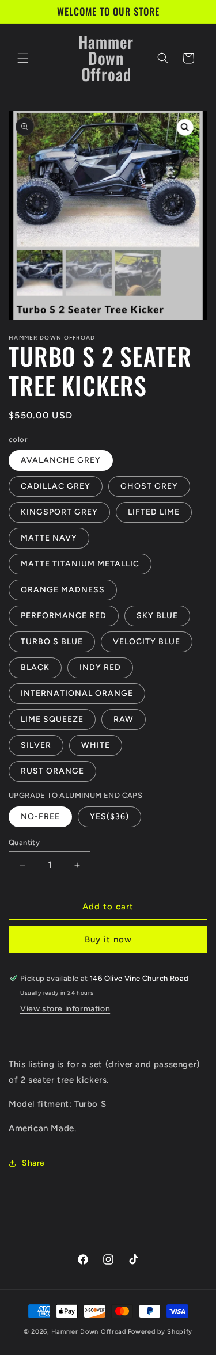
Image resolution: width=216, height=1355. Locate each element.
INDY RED (100, 667)
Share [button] (33, 1163)
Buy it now (108, 939)
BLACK (35, 667)
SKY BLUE (157, 616)
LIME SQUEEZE (52, 719)
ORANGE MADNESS (63, 590)
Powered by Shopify (160, 1331)
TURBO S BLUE (52, 641)
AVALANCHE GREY (61, 460)
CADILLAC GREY (55, 486)
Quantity (24, 842)
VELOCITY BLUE (146, 641)
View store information (65, 1009)
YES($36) (109, 816)
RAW (123, 719)
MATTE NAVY (49, 538)
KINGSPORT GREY (59, 512)
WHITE (95, 745)
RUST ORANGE (52, 771)
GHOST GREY (149, 486)
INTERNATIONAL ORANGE (77, 693)
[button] (23, 58)
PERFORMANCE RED (64, 616)
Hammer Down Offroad (88, 1331)
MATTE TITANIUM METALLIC (80, 564)
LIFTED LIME (154, 512)
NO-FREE (40, 816)
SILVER (36, 745)
